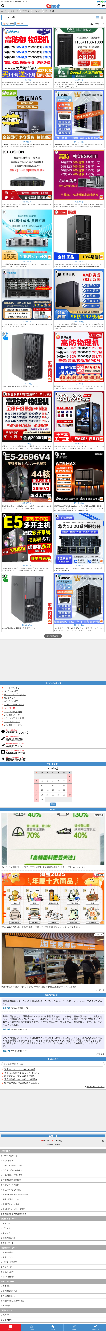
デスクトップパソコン (15, 694)
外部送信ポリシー (10, 1296)
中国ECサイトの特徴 (11, 1204)
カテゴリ (6, 1223)
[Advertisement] (53, 660)
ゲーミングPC (11, 701)
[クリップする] (4, 30)
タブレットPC (11, 691)
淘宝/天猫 (10, 24)
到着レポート (8, 1243)
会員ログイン (8, 1257)
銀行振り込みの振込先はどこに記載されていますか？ (22, 1083)
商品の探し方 (8, 1161)
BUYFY (6, 1315)
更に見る (100, 1054)
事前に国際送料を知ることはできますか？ (22, 1073)
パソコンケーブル (13, 725)
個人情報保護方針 (10, 1291)
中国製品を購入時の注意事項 (14, 1214)
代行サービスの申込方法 (12, 1170)
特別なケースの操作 (11, 1185)
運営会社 (6, 1306)
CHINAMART (8, 1320)
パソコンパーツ (12, 715)
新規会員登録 (8, 1252)
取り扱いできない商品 (12, 1190)
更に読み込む (53, 636)
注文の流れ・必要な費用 (12, 1175)
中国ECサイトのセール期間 (14, 1209)
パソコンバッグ (12, 721)
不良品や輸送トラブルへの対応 (15, 1194)
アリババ (23, 24)
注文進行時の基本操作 (12, 1180)
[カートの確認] (103, 5)
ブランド (6, 1228)
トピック (100, 990)
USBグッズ (10, 698)
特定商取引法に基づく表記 (13, 1301)
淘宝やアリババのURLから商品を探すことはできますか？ (22, 1069)
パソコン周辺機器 (13, 711)
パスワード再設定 (10, 1262)
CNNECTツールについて (13, 1165)
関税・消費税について (12, 1199)
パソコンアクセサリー (15, 718)
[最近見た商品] (99, 5)
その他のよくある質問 (95, 1087)
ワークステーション (14, 704)
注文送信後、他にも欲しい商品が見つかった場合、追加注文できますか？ (22, 1079)
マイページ (7, 1267)
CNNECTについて (10, 1156)
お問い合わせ (8, 1277)
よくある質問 (8, 1272)
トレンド (6, 1233)
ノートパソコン (12, 688)
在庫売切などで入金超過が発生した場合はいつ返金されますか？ (22, 1076)
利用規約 (6, 1286)
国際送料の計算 (9, 1238)
